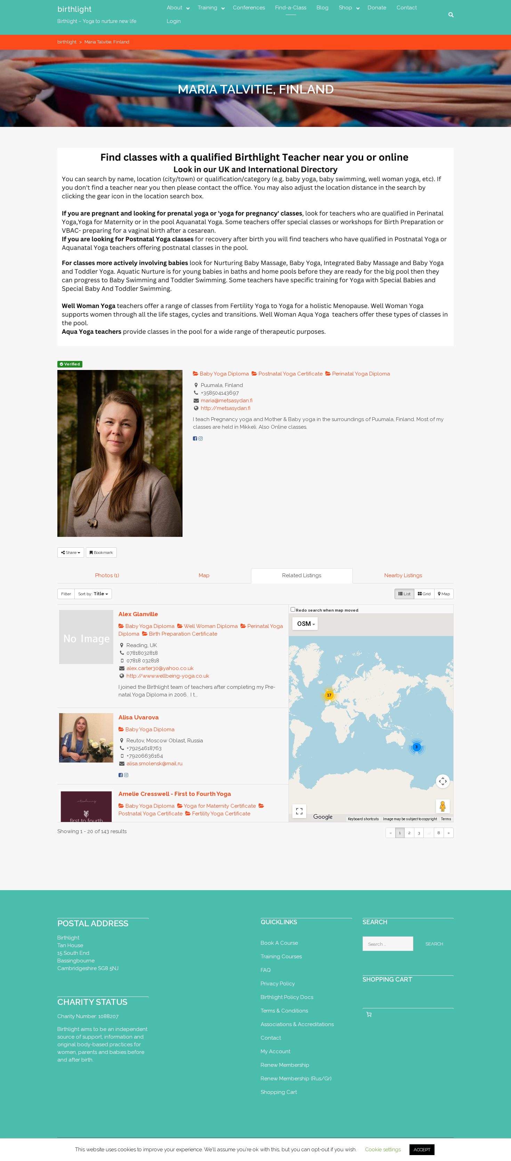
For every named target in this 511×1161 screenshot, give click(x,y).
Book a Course (279, 943)
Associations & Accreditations (297, 1024)
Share (71, 552)
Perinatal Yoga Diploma (360, 374)
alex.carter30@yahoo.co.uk (160, 668)
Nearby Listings (403, 575)
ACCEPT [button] (422, 1149)
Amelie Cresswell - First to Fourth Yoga (175, 793)
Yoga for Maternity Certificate (219, 806)
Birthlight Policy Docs (287, 997)
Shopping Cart (279, 1092)
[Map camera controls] (443, 781)
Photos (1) (107, 575)
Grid (426, 593)
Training (207, 8)
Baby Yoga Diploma (223, 374)
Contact (407, 8)
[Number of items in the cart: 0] (369, 1014)
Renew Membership (285, 1065)
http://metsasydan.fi (226, 408)
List (407, 593)
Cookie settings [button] (383, 1149)
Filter (66, 593)
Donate (377, 8)
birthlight (74, 9)
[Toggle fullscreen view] (299, 811)
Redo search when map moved (327, 610)
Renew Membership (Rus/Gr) (296, 1078)
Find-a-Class (290, 8)
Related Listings (301, 575)
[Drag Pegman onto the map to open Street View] (443, 806)
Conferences (249, 8)
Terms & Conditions (284, 1011)
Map (204, 575)
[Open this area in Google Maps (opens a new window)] (322, 817)
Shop (345, 8)
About (174, 8)
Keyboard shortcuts (363, 819)
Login (174, 21)
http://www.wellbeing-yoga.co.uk (168, 676)
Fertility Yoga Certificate (220, 814)
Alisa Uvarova (139, 717)
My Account (275, 1051)
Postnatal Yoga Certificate (290, 374)
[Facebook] (195, 438)
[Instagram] (200, 438)
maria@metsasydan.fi (227, 400)
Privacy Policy (278, 984)
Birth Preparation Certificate (182, 634)
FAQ (266, 970)
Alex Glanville (138, 614)
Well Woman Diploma (210, 626)
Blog (322, 8)
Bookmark (103, 552)
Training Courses (281, 956)
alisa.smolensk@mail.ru (154, 763)
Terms (446, 819)
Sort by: (91, 593)
